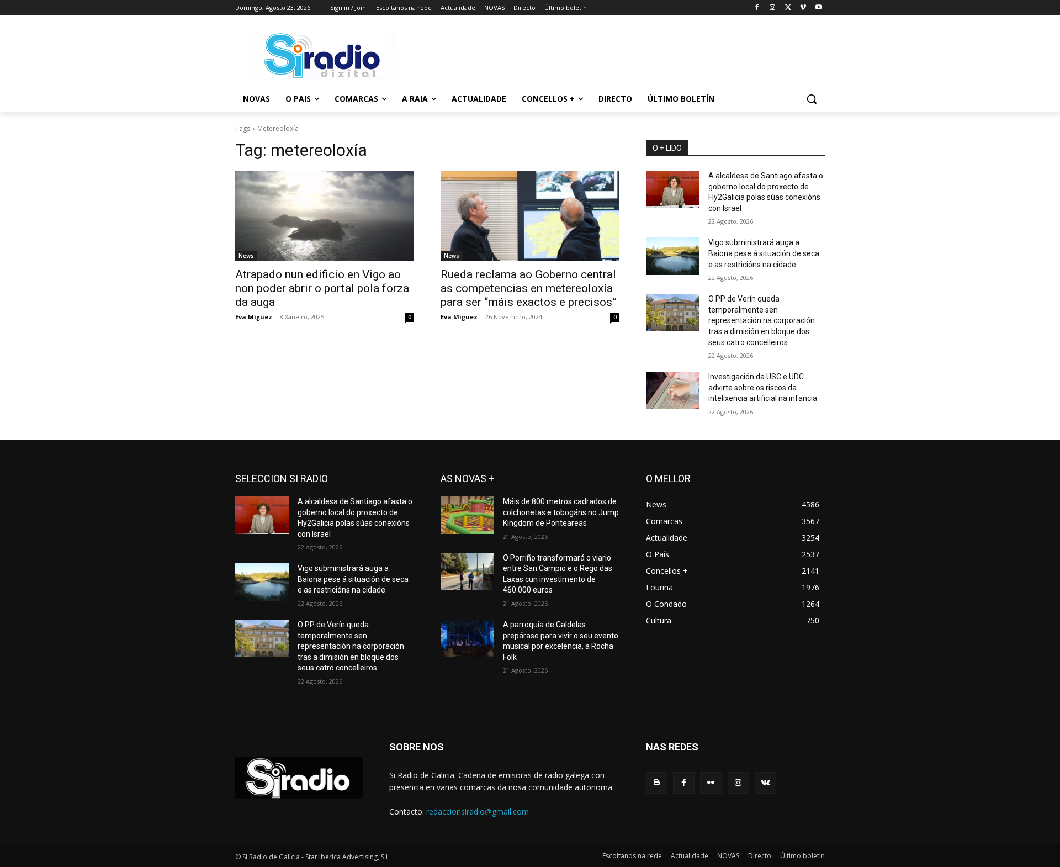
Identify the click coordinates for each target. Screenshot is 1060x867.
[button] (811, 99)
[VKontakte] (765, 783)
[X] (788, 8)
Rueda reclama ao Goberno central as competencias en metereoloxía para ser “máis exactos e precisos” (529, 288)
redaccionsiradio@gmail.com (477, 811)
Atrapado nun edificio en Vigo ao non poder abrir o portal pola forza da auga (322, 288)
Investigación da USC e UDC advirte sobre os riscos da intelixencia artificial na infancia (762, 387)
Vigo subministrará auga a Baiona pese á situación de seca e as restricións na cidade (763, 253)
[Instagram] (772, 8)
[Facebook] (757, 8)
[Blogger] (656, 783)
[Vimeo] (803, 8)
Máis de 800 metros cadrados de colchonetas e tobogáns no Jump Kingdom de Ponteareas (561, 512)
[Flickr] (711, 783)
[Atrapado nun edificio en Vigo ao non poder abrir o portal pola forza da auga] (324, 216)
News (246, 256)
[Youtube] (818, 8)
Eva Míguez (253, 317)
